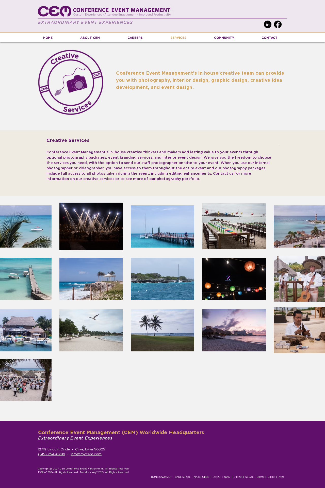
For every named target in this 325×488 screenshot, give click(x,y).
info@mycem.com (86, 454)
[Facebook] (278, 24)
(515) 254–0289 (51, 454)
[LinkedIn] (267, 24)
